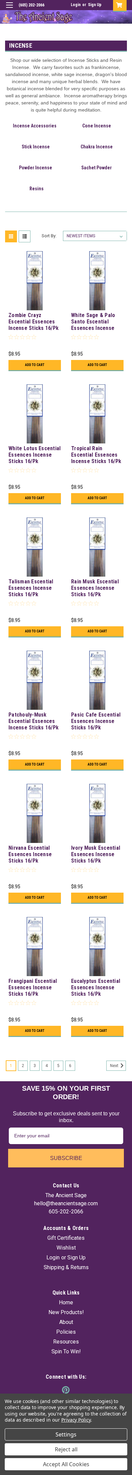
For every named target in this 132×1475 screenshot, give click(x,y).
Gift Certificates (66, 1238)
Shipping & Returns (66, 1267)
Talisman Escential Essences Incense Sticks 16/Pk (30, 588)
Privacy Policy (76, 1420)
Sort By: (49, 235)
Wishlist (66, 1247)
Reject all (66, 1449)
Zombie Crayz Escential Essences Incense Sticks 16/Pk (33, 321)
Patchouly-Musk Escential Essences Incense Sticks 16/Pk (33, 721)
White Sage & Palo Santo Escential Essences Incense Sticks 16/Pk (93, 322)
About (66, 1322)
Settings (66, 1434)
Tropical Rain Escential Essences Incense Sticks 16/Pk (96, 454)
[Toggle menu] (9, 9)
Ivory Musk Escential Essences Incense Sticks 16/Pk (95, 854)
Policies (66, 1332)
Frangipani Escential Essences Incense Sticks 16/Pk (32, 987)
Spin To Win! (66, 1351)
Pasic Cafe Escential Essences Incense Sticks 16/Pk (95, 721)
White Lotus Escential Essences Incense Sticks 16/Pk (34, 454)
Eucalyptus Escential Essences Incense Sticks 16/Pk (95, 987)
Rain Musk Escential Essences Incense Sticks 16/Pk (95, 588)
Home (66, 1302)
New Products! (66, 1312)
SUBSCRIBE (66, 1158)
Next (114, 1065)
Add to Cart (34, 365)
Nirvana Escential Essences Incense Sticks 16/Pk (30, 854)
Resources (66, 1341)
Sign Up (95, 4)
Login (76, 4)
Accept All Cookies (66, 1464)
